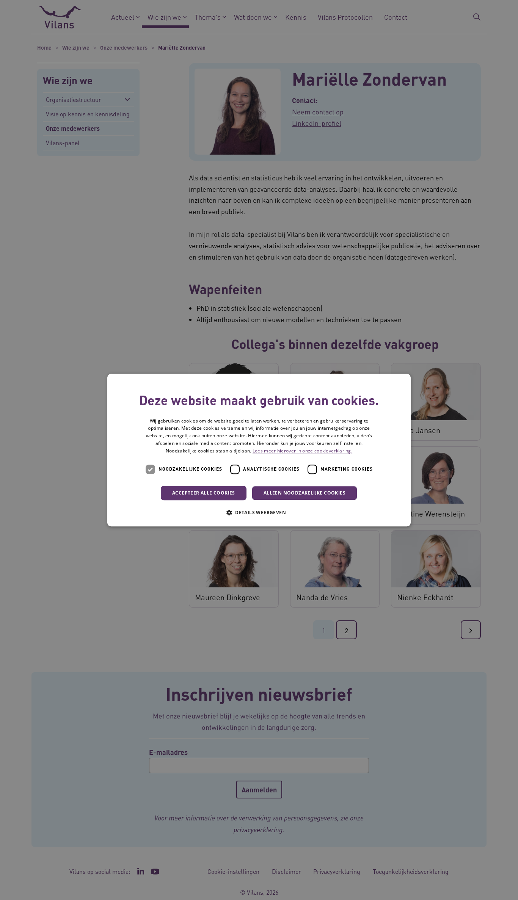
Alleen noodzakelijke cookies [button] (304, 493)
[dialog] (259, 450)
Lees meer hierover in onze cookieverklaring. (302, 451)
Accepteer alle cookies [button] (203, 493)
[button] (259, 512)
